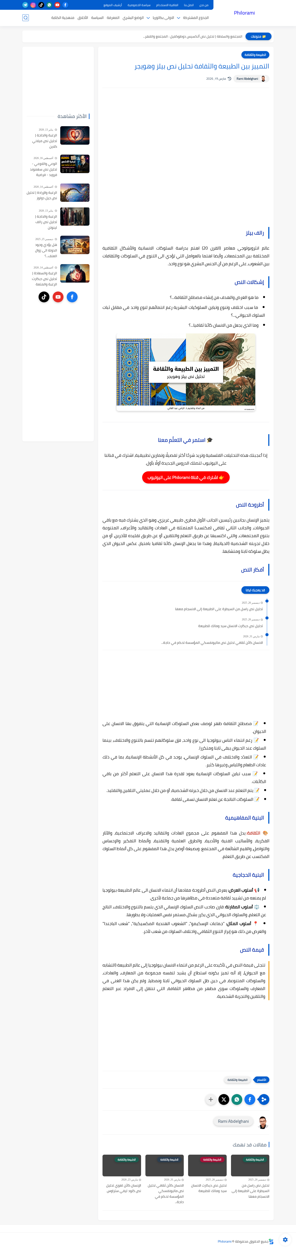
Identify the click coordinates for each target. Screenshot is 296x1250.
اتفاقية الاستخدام (167, 5)
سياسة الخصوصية (139, 5)
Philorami (244, 13)
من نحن (203, 5)
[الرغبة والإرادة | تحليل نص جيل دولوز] (74, 192)
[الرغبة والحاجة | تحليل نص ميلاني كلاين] (74, 135)
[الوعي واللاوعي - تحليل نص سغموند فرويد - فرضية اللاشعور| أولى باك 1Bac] (74, 164)
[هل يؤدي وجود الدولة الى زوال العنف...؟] (74, 245)
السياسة (97, 17)
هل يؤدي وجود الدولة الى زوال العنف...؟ (46, 250)
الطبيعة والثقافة (255, 55)
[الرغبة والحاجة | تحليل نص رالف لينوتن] (74, 216)
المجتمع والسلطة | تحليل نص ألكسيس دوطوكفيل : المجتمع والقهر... (192, 36)
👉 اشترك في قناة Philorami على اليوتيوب (186, 477)
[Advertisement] (185, 128)
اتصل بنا (189, 5)
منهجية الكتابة (62, 17)
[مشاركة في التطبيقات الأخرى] (210, 1099)
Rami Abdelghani (247, 78)
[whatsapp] (49, 5)
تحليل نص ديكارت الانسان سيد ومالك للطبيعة (230, 626)
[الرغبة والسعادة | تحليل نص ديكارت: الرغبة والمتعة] (74, 273)
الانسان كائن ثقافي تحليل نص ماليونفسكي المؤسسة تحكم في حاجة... (212, 643)
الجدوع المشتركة (196, 17)
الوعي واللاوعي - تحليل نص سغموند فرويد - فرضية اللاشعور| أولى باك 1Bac (43, 169)
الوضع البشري (133, 17)
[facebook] (65, 5)
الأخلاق (83, 17)
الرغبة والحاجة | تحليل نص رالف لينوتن (46, 222)
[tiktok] (41, 5)
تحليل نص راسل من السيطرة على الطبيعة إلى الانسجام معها (219, 609)
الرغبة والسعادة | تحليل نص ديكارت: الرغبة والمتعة (44, 278)
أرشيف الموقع (113, 5)
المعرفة (113, 17)
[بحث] (25, 17)
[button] (249, 1099)
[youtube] (57, 5)
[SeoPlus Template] (271, 1241)
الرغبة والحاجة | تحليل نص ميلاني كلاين (44, 140)
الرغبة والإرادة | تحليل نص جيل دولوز (42, 195)
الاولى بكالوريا (163, 17)
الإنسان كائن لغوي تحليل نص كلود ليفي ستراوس (123, 1188)
